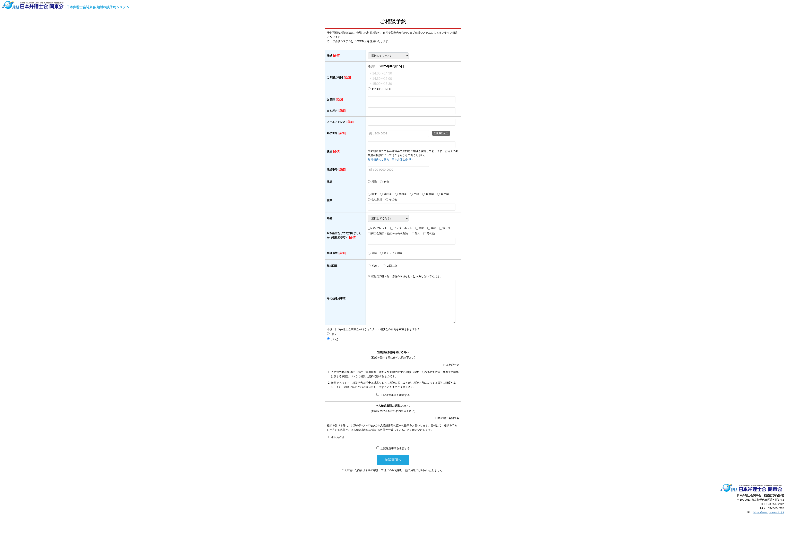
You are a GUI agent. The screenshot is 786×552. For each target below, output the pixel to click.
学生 (374, 194)
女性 (386, 181)
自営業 (430, 194)
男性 (374, 181)
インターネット (403, 228)
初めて (375, 265)
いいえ (335, 339)
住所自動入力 (441, 133)
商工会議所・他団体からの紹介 (389, 233)
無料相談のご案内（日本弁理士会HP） (391, 159)
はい (335, 334)
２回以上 (391, 265)
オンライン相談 (393, 253)
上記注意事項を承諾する (395, 395)
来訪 (374, 253)
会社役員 (377, 199)
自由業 (445, 194)
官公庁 (447, 228)
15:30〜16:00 (381, 89)
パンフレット (379, 228)
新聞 (421, 228)
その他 (393, 199)
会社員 (388, 194)
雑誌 (433, 228)
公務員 (403, 194)
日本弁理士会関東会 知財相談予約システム (97, 7)
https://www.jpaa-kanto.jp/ (768, 512)
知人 (417, 233)
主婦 (416, 194)
